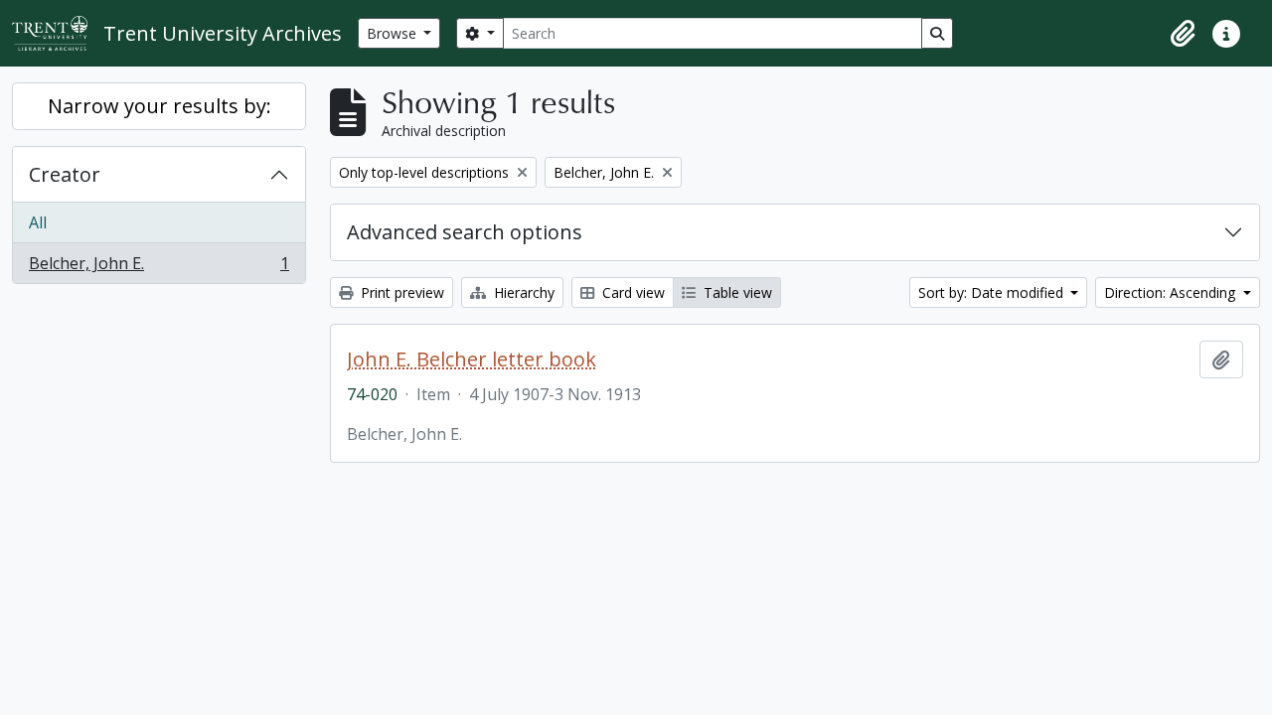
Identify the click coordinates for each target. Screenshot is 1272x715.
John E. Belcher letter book (471, 359)
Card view (631, 292)
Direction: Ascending (1171, 292)
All (38, 222)
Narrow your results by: (159, 105)
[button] (1182, 34)
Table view (736, 292)
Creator (64, 174)
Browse (393, 33)
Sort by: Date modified (992, 292)
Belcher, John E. (158, 267)
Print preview (400, 292)
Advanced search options (464, 231)
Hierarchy (522, 292)
